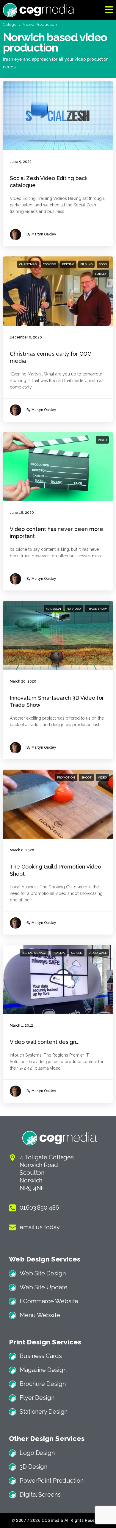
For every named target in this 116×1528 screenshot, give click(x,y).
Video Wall (98, 952)
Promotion (66, 777)
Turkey (101, 273)
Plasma (59, 952)
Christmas (28, 264)
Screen (76, 952)
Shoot (86, 777)
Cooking (49, 264)
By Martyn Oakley (41, 234)
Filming (86, 264)
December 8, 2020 (26, 337)
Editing (68, 264)
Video (102, 440)
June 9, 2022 (21, 162)
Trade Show (97, 608)
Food (103, 264)
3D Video (74, 608)
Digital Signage (34, 952)
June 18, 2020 (22, 513)
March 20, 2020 (23, 681)
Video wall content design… (44, 1042)
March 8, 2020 (22, 850)
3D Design (53, 608)
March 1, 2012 (21, 1025)
